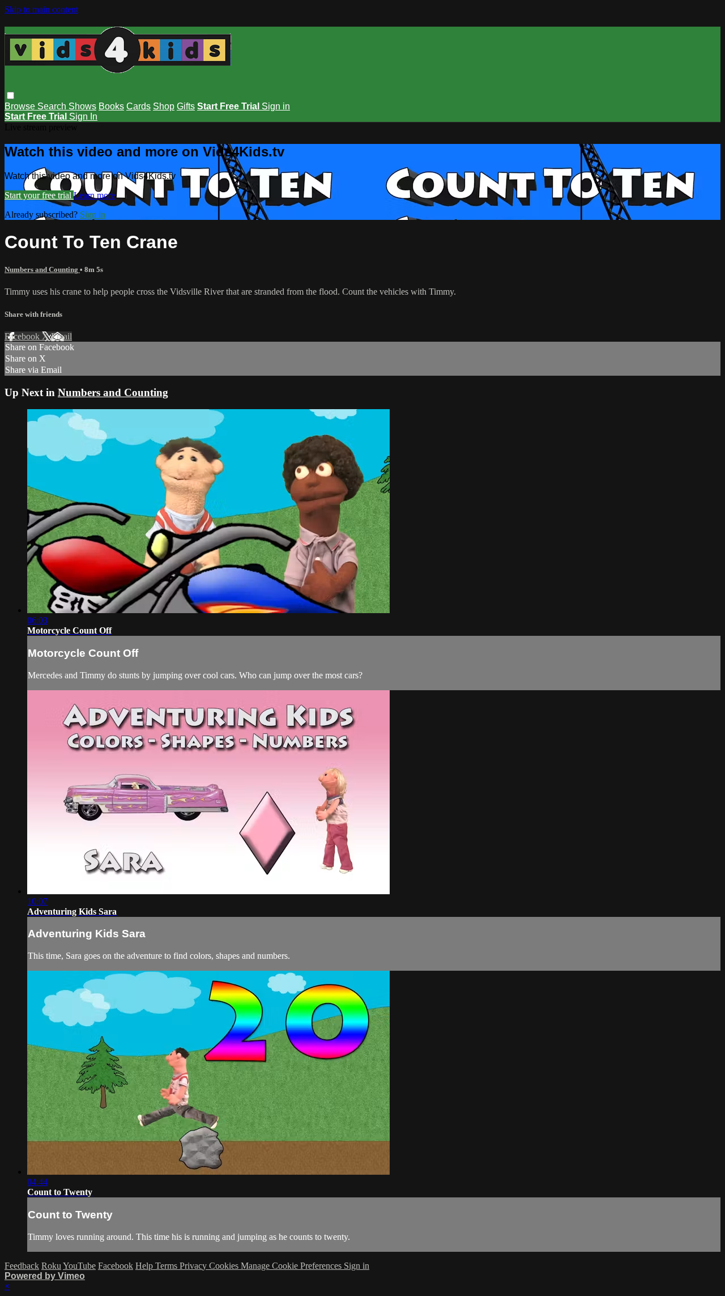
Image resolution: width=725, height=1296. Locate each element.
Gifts (186, 106)
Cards (138, 106)
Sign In (83, 116)
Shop (163, 106)
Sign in (276, 106)
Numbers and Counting (42, 269)
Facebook (23, 336)
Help (145, 1265)
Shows (82, 106)
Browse (21, 106)
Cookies (225, 1265)
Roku (51, 1265)
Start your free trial (39, 195)
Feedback (22, 1265)
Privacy (194, 1265)
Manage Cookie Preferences (292, 1265)
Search (53, 106)
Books (111, 106)
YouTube (79, 1265)
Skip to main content (41, 9)
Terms (167, 1265)
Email (61, 336)
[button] (10, 95)
